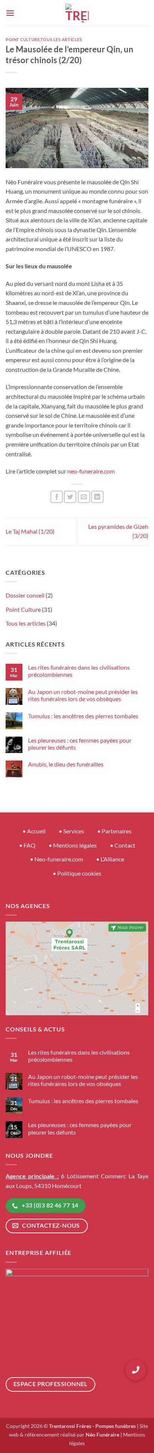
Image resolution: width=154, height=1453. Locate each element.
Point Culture (23, 39)
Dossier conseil (25, 595)
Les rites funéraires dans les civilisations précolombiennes (79, 671)
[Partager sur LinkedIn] (97, 497)
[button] (10, 13)
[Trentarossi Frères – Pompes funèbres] (77, 13)
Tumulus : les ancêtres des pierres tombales (83, 715)
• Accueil (34, 831)
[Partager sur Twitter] (70, 497)
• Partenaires (114, 831)
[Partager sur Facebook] (56, 497)
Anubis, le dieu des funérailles (66, 764)
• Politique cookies (77, 873)
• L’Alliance (110, 859)
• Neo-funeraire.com (56, 859)
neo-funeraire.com (91, 471)
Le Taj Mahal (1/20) (30, 531)
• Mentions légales (73, 845)
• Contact (122, 845)
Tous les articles (61, 39)
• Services (71, 831)
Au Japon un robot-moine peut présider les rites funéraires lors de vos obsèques (83, 695)
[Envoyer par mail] (84, 497)
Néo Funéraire (102, 1434)
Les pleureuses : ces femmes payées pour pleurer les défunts (80, 744)
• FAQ (27, 845)
